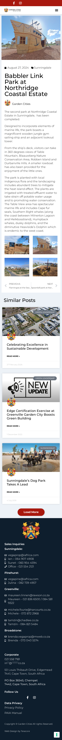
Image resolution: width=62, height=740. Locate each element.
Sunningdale (42, 67)
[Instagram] (20, 3)
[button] (56, 10)
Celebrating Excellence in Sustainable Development (28, 346)
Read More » (13, 356)
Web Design (11, 731)
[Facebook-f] (14, 3)
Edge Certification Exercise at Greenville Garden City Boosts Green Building (31, 414)
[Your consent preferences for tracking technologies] (57, 735)
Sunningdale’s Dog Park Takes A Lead (26, 482)
